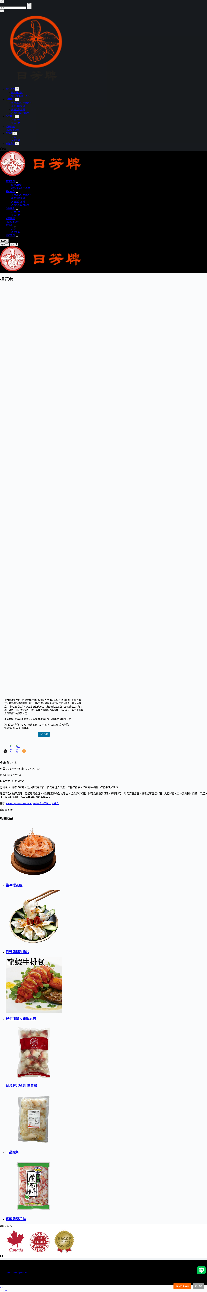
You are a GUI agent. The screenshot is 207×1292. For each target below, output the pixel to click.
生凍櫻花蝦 (14, 885)
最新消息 (15, 212)
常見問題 (10, 218)
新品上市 (15, 215)
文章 (13, 228)
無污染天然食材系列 (21, 195)
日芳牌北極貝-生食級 (21, 1085)
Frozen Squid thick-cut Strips (19, 803)
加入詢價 (44, 734)
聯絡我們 (10, 235)
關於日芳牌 (17, 185)
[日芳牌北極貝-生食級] (83, 1052)
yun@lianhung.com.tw (16, 1272)
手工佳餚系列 (18, 198)
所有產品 (10, 191)
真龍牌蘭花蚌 (16, 1219)
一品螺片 (12, 1152)
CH (1, 1288)
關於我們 (10, 181)
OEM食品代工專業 (20, 188)
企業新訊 (10, 208)
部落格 (9, 225)
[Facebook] (1, 1256)
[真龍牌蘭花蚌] (83, 1185)
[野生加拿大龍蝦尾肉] (83, 985)
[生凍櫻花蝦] (83, 851)
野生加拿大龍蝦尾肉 (21, 1019)
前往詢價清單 (182, 1286)
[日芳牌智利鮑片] (83, 918)
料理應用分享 (12, 222)
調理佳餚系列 (18, 201)
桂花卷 (55, 803)
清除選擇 (198, 1286)
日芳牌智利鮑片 (17, 952)
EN (5, 1290)
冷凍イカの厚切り (42, 803)
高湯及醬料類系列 (20, 205)
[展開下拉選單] (17, 182)
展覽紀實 (15, 232)
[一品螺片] (83, 1118)
